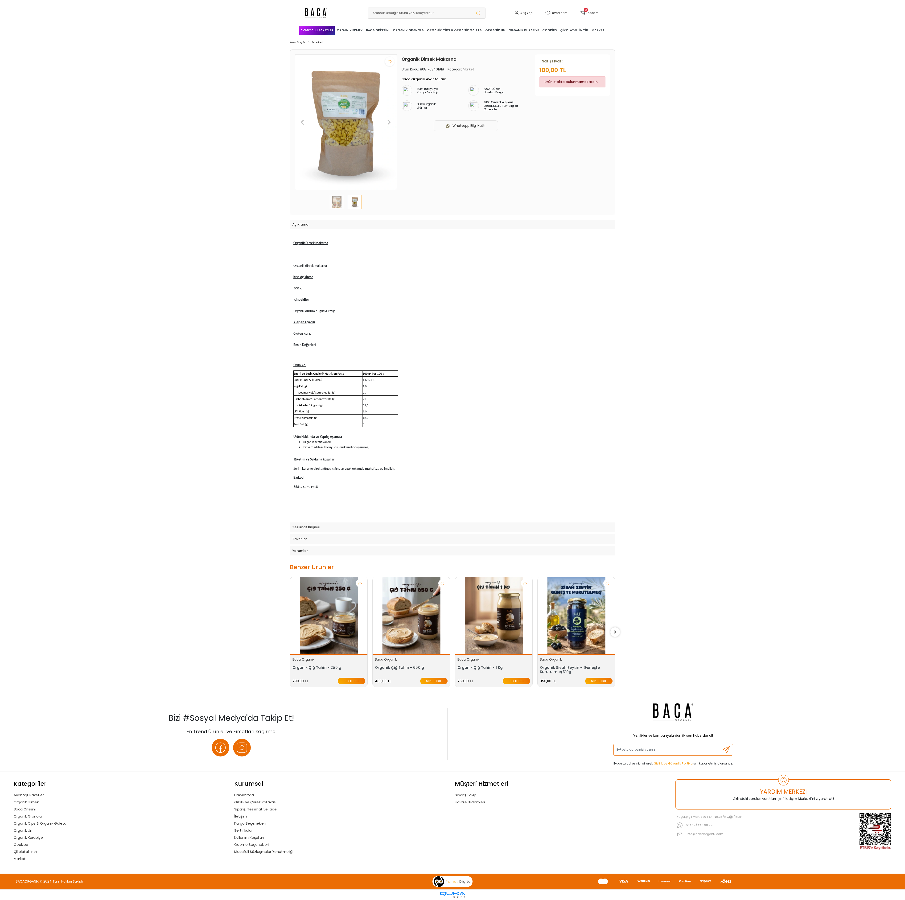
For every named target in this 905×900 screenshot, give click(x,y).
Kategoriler (30, 784)
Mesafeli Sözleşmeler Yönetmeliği (263, 851)
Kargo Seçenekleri (250, 823)
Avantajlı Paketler (29, 795)
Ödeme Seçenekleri (251, 844)
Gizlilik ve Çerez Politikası (255, 802)
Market (20, 858)
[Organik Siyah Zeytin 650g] (576, 616)
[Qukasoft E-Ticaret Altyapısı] (452, 895)
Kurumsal (248, 784)
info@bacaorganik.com (705, 834)
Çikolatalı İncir (25, 851)
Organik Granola (28, 816)
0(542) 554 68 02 (699, 824)
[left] (290, 632)
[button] (523, 13)
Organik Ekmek (26, 802)
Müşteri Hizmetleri (481, 784)
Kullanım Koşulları (249, 837)
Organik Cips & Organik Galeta (40, 823)
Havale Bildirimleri (470, 802)
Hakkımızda (244, 795)
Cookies (21, 844)
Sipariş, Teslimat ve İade (255, 809)
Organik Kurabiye (28, 837)
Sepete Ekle (351, 681)
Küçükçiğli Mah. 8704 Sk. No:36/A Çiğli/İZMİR (710, 816)
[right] (615, 632)
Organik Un (23, 830)
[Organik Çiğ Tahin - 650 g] (328, 616)
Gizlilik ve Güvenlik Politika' (673, 763)
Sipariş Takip (465, 795)
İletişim (240, 816)
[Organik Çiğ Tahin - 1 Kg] (411, 616)
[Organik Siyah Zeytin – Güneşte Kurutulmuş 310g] (493, 616)
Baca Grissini (25, 809)
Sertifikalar (243, 830)
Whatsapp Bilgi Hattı (468, 125)
